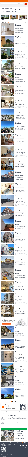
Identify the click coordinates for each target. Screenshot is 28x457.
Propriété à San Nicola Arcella (4, 417)
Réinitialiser (19, 5)
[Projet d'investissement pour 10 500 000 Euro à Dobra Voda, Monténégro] (14, 435)
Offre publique (15, 446)
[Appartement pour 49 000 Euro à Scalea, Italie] (14, 164)
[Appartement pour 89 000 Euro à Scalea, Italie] (14, 225)
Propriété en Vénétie (11, 422)
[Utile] (5, 413)
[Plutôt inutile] (2, 413)
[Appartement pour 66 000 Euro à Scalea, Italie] (23, 17)
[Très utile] (6, 413)
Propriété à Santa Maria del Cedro (12, 418)
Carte (26, 22)
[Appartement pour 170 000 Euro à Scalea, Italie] (14, 127)
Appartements (2, 11)
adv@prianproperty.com (3, 456)
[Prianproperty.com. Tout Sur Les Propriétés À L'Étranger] (3, 1)
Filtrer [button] (20, 3)
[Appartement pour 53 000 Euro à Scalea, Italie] (14, 115)
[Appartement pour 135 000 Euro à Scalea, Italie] (14, 369)
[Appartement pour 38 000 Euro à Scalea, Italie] (14, 213)
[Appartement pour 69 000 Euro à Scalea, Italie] (14, 29)
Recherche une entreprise (9, 445)
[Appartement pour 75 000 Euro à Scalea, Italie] (14, 249)
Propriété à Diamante (12, 417)
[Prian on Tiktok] (26, 445)
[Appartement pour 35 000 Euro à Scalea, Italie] (14, 356)
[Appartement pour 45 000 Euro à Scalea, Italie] (14, 200)
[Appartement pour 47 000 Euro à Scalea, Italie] (14, 188)
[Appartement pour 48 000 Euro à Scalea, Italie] (14, 176)
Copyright (15, 444)
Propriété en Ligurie (18, 422)
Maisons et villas (8, 11)
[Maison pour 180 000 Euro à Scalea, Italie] (14, 262)
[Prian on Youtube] (25, 445)
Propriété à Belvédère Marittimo (21, 418)
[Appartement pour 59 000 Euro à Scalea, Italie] (14, 344)
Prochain (19, 401)
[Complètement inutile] (1, 413)
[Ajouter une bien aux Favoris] (26, 24)
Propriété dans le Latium (4, 422)
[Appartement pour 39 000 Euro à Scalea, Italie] (14, 274)
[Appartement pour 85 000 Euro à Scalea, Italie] (14, 237)
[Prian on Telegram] (23, 445)
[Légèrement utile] (3, 413)
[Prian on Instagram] (20, 445)
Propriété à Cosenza (3, 418)
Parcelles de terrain (14, 11)
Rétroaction (9, 446)
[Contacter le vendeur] (26, 34)
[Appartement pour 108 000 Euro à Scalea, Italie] (14, 393)
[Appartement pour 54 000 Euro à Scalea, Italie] (14, 102)
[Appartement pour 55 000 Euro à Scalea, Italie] (14, 139)
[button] (3, 4)
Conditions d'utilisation (16, 442)
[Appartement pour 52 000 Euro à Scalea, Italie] (5, 17)
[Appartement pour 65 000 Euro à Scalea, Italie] (14, 66)
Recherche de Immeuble (9, 442)
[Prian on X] (22, 445)
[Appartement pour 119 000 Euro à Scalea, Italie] (14, 17)
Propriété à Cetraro (19, 417)
